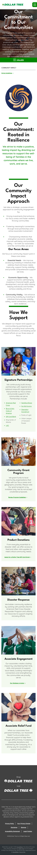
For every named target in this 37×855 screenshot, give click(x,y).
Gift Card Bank (11, 416)
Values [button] (20, 60)
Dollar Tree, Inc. (15, 836)
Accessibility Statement (12, 831)
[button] (34, 4)
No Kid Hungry (26, 406)
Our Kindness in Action (17, 683)
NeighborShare (26, 403)
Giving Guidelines (6, 73)
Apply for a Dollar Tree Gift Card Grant (17, 557)
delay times (21, 848)
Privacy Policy (9, 823)
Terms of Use (22, 852)
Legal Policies (27, 831)
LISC (7, 425)
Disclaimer (14, 827)
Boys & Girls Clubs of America (10, 411)
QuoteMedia (20, 847)
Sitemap (23, 827)
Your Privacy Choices (23, 823)
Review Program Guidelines (17, 497)
